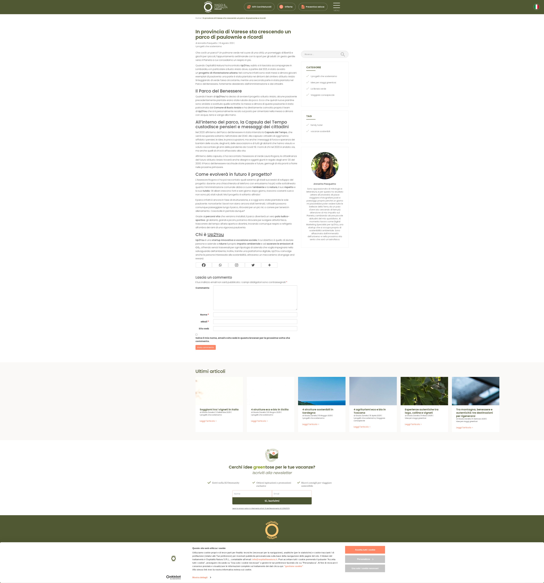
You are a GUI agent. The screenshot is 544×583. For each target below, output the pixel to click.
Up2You (216, 234)
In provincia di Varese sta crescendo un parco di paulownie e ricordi (243, 34)
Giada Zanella (208, 412)
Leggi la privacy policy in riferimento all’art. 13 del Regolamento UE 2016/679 (261, 508)
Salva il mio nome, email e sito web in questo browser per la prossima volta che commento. (243, 339)
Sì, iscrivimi (272, 501)
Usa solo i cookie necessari (365, 568)
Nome (204, 314)
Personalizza (363, 559)
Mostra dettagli (200, 577)
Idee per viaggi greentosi (323, 82)
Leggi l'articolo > (208, 421)
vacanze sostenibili (320, 131)
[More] (269, 265)
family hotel (316, 125)
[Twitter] (253, 265)
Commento (202, 288)
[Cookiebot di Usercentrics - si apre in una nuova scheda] (173, 577)
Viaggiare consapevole (322, 95)
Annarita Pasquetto (207, 43)
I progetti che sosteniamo (209, 46)
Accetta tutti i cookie (365, 550)
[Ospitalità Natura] (216, 6)
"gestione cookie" (293, 566)
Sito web (204, 328)
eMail (205, 321)
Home (198, 18)
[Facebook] (204, 265)
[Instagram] (237, 265)
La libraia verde (318, 88)
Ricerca (343, 54)
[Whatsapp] (220, 265)
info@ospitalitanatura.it (264, 559)
